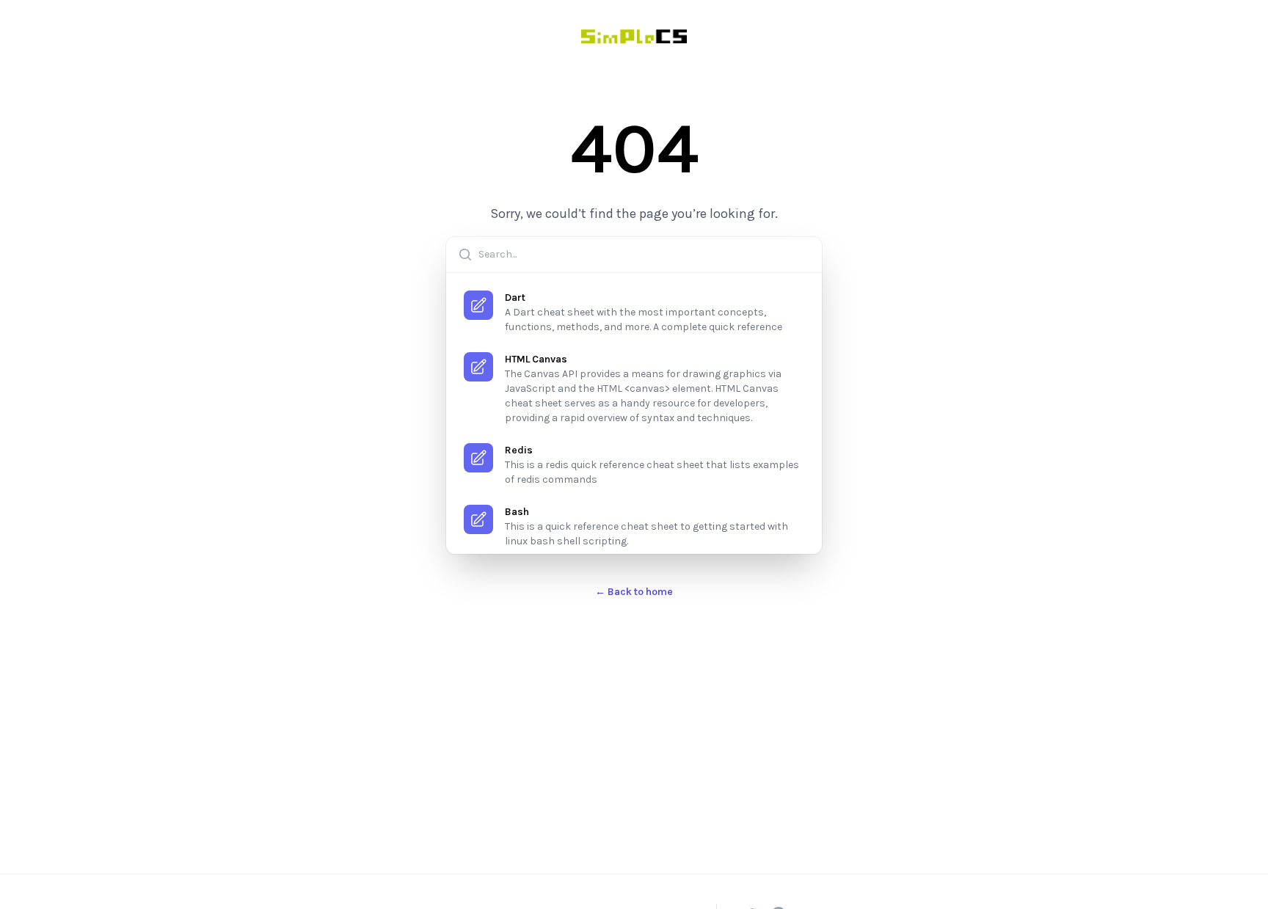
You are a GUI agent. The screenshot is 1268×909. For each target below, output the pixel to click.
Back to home (634, 591)
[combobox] (634, 254)
